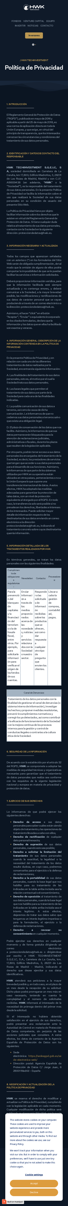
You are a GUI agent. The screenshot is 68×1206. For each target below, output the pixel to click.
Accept (34, 1183)
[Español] (34, 44)
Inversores (34, 35)
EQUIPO (50, 21)
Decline (34, 1192)
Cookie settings (34, 1174)
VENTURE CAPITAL (33, 21)
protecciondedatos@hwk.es (26, 952)
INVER (18, 25)
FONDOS (16, 21)
